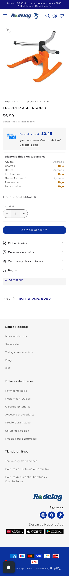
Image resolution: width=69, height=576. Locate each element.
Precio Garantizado (18, 422)
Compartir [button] (15, 279)
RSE (8, 368)
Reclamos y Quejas (18, 398)
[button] (5, 16)
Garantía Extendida (18, 406)
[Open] (9, 567)
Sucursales (12, 344)
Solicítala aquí (29, 144)
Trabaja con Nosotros (19, 352)
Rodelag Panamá (24, 568)
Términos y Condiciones (21, 461)
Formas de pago (16, 390)
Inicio (7, 298)
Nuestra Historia (16, 336)
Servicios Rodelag (17, 430)
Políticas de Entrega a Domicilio (27, 469)
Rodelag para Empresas (21, 438)
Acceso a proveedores (19, 414)
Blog (8, 360)
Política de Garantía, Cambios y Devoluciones (26, 479)
